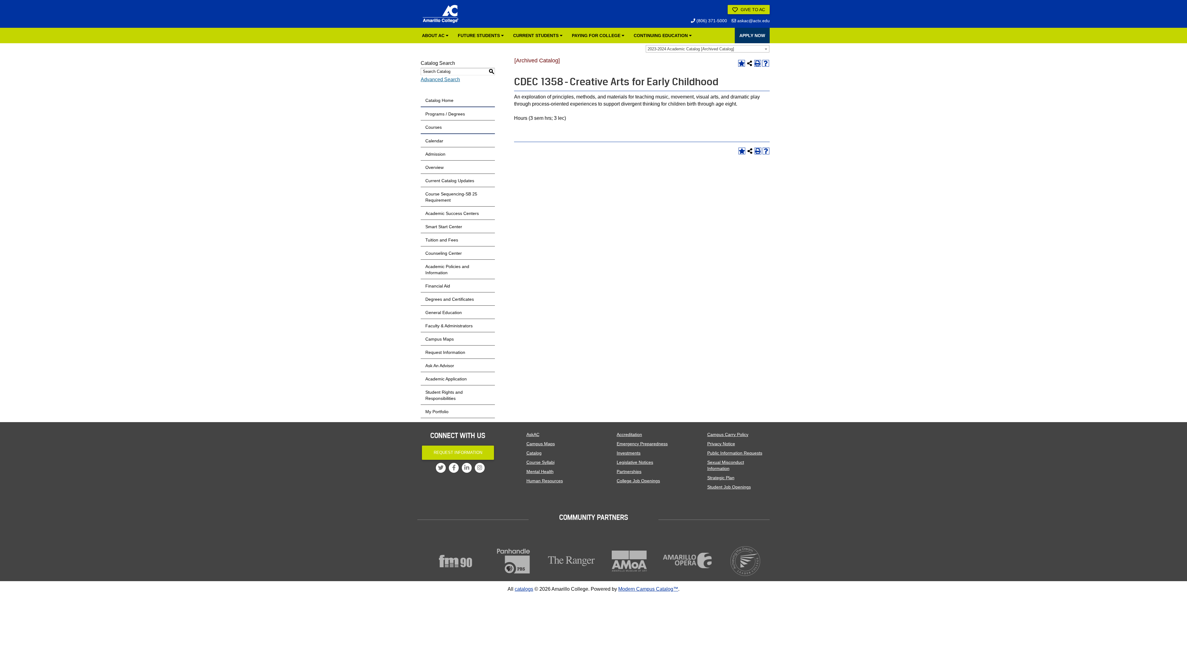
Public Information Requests (734, 453)
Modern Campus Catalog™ (648, 589)
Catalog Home (439, 100)
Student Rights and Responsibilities (444, 395)
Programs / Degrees (445, 113)
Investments (628, 453)
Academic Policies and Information (447, 269)
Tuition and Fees (441, 239)
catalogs (524, 589)
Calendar (434, 140)
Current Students (536, 35)
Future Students (479, 35)
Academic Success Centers (452, 213)
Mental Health (540, 471)
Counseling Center (443, 253)
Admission (435, 154)
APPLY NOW (752, 35)
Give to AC (752, 9)
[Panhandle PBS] (513, 561)
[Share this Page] (749, 63)
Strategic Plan (720, 477)
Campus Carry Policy (727, 434)
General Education (443, 312)
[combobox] (707, 48)
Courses (433, 127)
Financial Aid (437, 285)
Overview (434, 167)
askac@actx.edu (753, 20)
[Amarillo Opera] (687, 560)
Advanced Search (440, 79)
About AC (434, 35)
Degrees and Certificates (449, 299)
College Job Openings (638, 480)
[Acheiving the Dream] (745, 561)
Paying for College (597, 35)
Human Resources (544, 480)
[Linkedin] (467, 468)
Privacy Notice (721, 443)
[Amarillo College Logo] (440, 14)
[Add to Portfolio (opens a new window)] (741, 63)
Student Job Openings (729, 487)
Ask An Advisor (439, 365)
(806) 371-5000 (711, 20)
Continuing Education (661, 35)
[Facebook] (454, 468)
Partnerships (629, 471)
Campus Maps (439, 339)
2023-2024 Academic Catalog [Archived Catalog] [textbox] (691, 49)
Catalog (534, 453)
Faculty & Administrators (449, 325)
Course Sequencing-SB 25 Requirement (451, 197)
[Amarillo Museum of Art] (629, 561)
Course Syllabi (540, 462)
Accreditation (629, 434)
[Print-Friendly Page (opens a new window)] (757, 63)
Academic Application (446, 378)
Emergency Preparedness (642, 443)
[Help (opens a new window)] (765, 63)
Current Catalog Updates (449, 180)
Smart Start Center (443, 226)
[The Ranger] (571, 561)
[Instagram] (480, 468)
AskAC (532, 434)
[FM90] (455, 561)
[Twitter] (441, 468)
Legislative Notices (635, 462)
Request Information (445, 352)
